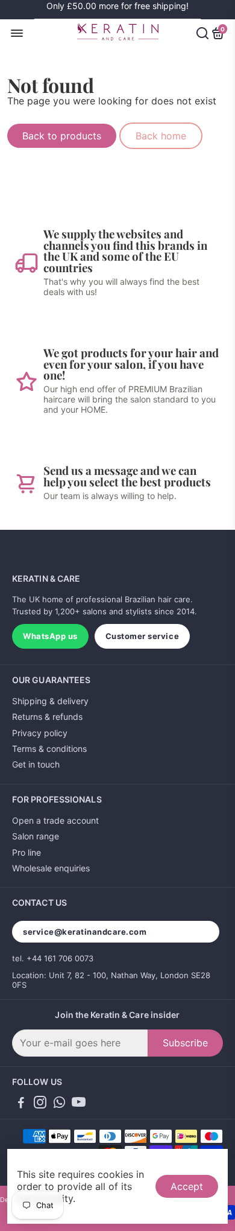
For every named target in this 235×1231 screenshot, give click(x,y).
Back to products (61, 136)
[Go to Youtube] (78, 1104)
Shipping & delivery (50, 701)
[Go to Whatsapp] (59, 1104)
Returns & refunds (47, 716)
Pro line (26, 852)
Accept (187, 1186)
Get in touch (36, 764)
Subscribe (185, 1043)
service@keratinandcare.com (85, 932)
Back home (161, 136)
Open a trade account (55, 820)
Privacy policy (39, 733)
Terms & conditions (49, 748)
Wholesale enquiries (51, 868)
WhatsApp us (50, 636)
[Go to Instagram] (40, 1104)
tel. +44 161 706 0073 (52, 958)
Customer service (142, 636)
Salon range (35, 836)
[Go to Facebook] (21, 1104)
